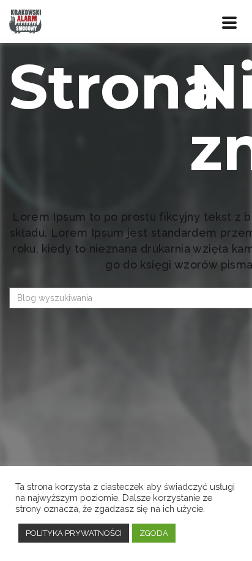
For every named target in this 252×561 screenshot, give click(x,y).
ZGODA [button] (153, 533)
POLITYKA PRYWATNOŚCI (74, 533)
